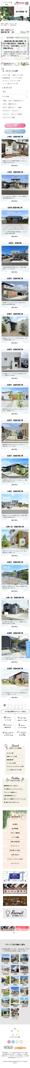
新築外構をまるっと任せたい (11, 785)
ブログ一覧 (15, 1055)
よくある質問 (25, 1055)
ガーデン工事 (6, 75)
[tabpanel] (8, 928)
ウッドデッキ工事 (17, 78)
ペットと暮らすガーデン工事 (10, 83)
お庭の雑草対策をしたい (10, 795)
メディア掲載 (15, 837)
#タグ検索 (6, 96)
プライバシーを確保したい (10, 792)
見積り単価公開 (15, 841)
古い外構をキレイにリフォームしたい (13, 789)
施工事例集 (15, 828)
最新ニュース (8, 1052)
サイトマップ (15, 863)
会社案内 (15, 824)
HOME (2, 23)
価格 (6, 91)
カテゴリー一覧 (13, 23)
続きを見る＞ (15, 165)
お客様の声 (3, 1055)
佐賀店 (6, 23)
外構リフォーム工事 (18, 75)
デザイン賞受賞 (15, 833)
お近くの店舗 (11, 1054)
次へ (19, 708)
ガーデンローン (15, 846)
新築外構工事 (6, 78)
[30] (22, 708)
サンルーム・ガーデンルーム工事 (11, 80)
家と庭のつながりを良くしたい (12, 802)
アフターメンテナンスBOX (15, 859)
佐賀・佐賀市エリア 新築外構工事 (8, 25)
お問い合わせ (15, 854)
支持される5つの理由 (23, 1052)
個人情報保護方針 (12, 1057)
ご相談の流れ (15, 1052)
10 (15, 708)
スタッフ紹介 (9, 1055)
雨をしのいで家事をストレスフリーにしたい (15, 799)
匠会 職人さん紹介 (15, 850)
